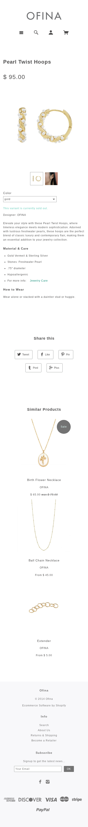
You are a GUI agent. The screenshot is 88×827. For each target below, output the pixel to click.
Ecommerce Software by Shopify (44, 705)
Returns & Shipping (44, 735)
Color (7, 193)
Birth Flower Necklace (44, 480)
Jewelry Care (39, 280)
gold (7, 199)
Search (44, 725)
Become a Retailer (44, 740)
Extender (44, 641)
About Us (44, 730)
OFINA (44, 487)
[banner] (44, 15)
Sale (64, 426)
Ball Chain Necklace (44, 560)
